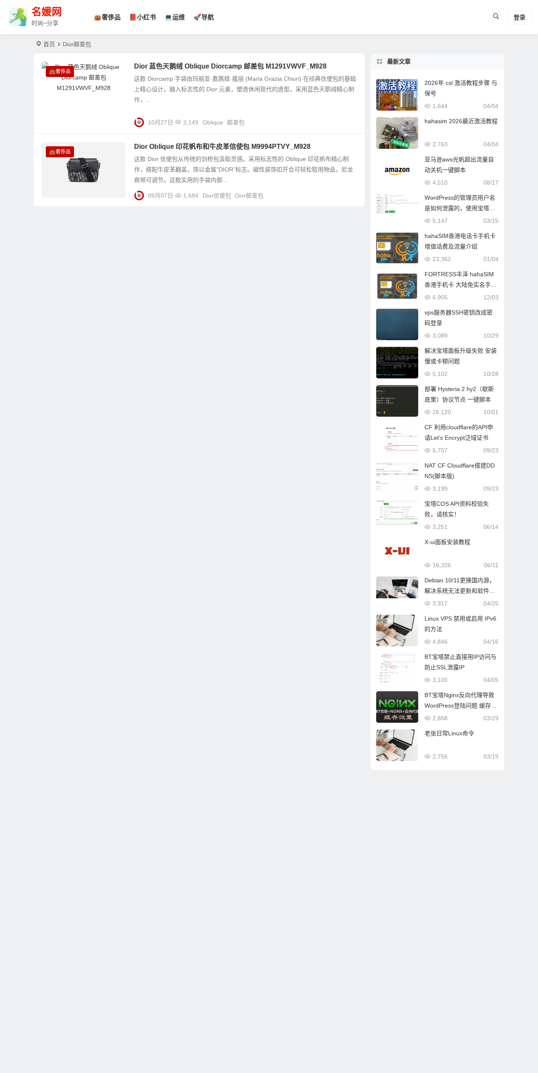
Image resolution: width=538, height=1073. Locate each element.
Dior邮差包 (249, 195)
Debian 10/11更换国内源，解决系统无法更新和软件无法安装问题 (460, 591)
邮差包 (236, 122)
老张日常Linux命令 (449, 733)
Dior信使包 (217, 195)
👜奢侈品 (107, 17)
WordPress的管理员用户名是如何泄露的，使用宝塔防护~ (460, 208)
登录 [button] (519, 17)
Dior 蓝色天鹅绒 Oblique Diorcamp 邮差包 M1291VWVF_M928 (230, 66)
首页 (49, 44)
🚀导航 (203, 17)
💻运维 (174, 17)
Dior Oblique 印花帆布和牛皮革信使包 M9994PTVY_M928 (222, 146)
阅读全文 (349, 119)
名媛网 (47, 12)
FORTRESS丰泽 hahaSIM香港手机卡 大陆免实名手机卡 (461, 285)
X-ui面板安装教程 (447, 542)
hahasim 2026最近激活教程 (461, 121)
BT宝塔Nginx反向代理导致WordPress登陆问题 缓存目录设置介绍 (461, 705)
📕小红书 (142, 17)
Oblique (213, 122)
